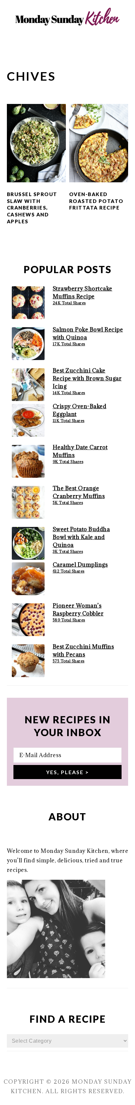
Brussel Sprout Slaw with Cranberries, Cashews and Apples (32, 207)
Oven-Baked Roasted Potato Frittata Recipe (96, 201)
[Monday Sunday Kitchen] (67, 39)
